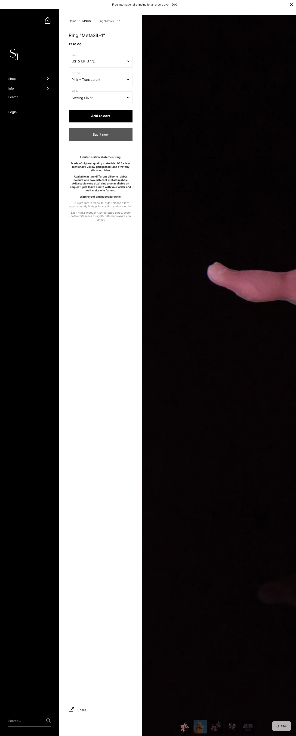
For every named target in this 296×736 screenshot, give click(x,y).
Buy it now (101, 134)
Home (72, 21)
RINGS (86, 21)
